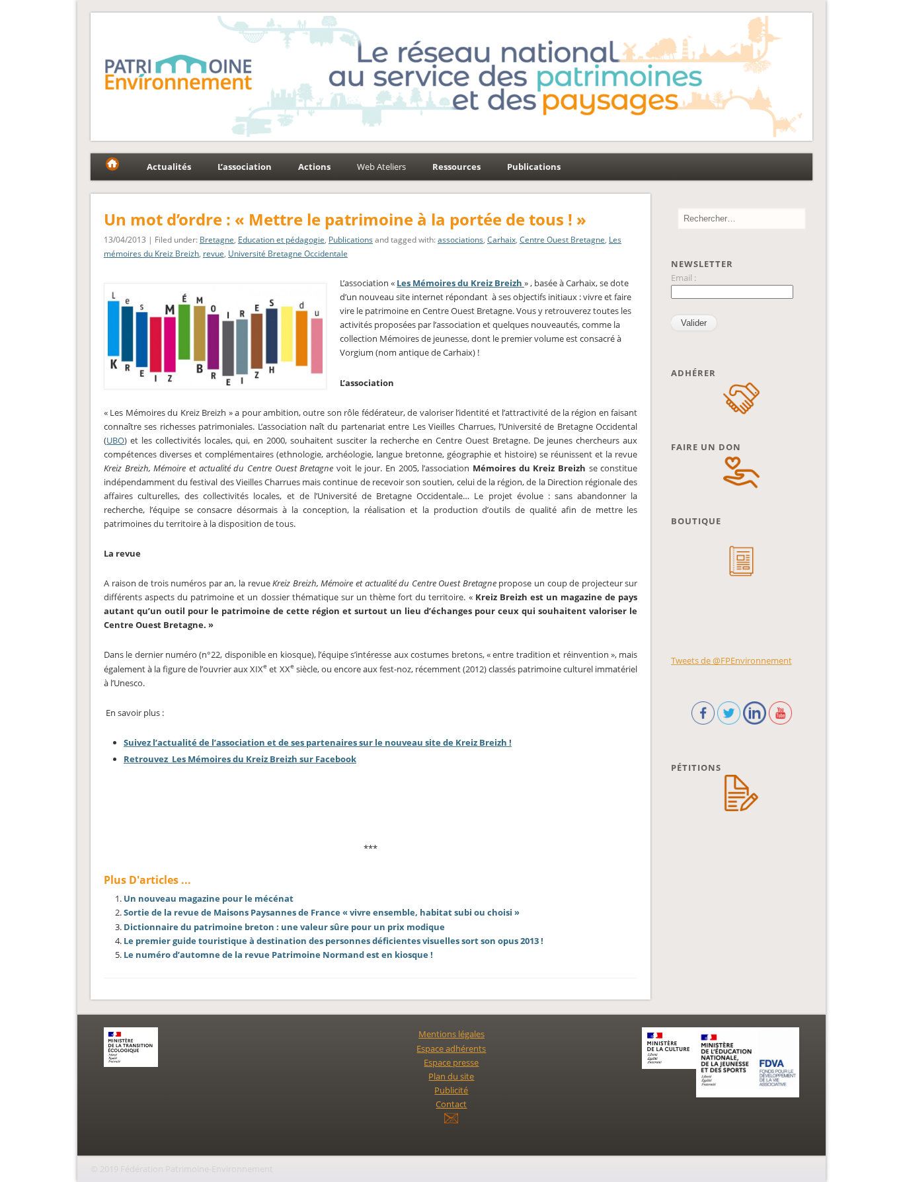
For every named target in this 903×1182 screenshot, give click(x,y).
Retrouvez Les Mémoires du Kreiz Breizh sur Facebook (240, 759)
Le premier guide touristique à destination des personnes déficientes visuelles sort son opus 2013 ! (333, 941)
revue (213, 253)
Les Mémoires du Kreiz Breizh (460, 283)
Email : (683, 278)
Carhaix (501, 239)
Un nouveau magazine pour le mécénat (209, 898)
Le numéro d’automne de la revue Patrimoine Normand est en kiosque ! (278, 955)
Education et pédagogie (281, 239)
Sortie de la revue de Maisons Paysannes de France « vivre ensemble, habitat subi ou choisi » (322, 912)
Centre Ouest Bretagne (562, 239)
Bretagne (217, 239)
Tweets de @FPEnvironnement (731, 660)
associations (460, 239)
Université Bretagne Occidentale (288, 253)
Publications (351, 239)
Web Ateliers (381, 167)
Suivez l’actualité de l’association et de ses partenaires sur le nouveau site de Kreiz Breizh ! (318, 742)
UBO (115, 440)
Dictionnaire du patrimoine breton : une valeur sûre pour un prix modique (284, 927)
